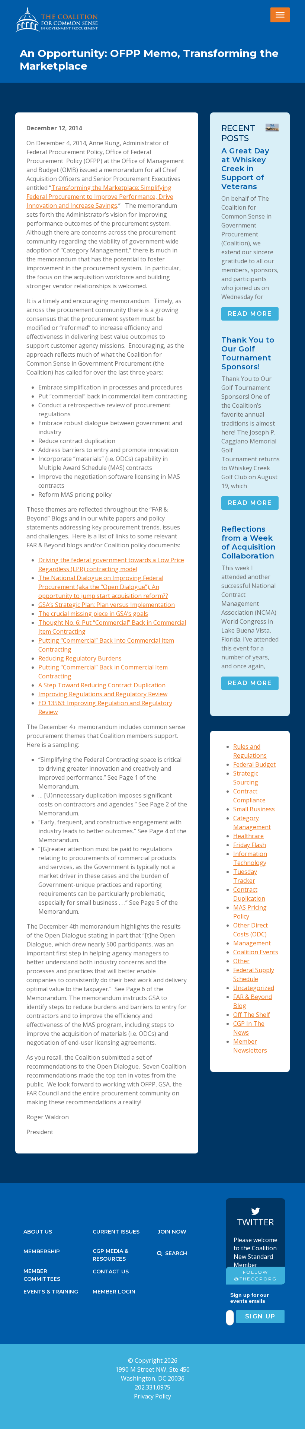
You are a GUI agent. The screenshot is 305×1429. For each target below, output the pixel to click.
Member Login (114, 1291)
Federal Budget (254, 764)
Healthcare (248, 836)
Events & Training (50, 1291)
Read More (250, 313)
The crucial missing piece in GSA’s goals (93, 614)
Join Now (172, 1231)
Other (241, 961)
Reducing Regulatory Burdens (80, 658)
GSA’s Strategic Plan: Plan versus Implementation (106, 605)
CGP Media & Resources (110, 1253)
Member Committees (41, 1273)
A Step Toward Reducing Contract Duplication (102, 685)
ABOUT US (37, 1231)
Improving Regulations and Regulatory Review (102, 694)
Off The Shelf (251, 1015)
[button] (159, 1253)
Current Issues (116, 1231)
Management (252, 943)
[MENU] (280, 14)
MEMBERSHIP (41, 1251)
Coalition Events (255, 952)
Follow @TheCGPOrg (255, 1275)
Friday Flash (249, 845)
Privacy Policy (152, 1396)
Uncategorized (253, 988)
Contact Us (111, 1271)
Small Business (254, 809)
